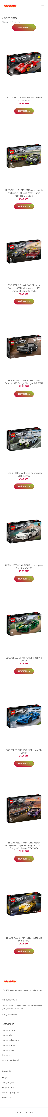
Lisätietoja (24, 111)
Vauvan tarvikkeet (10, 1060)
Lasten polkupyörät (11, 1040)
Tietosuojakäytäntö (11, 1092)
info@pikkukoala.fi (10, 1014)
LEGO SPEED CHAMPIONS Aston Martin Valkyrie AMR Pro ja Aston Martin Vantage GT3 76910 (24, 193)
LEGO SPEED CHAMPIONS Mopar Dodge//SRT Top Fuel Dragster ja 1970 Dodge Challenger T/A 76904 (24, 845)
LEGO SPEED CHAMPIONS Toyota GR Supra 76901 (24, 939)
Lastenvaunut (8, 1050)
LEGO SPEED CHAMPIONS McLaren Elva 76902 (24, 751)
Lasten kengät (8, 1030)
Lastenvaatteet (9, 1045)
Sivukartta (6, 1097)
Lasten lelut (7, 1035)
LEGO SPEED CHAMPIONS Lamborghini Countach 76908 (24, 567)
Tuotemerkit (7, 1055)
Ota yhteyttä (8, 1082)
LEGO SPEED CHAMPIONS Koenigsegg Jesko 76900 (24, 474)
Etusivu (5, 22)
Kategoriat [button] (23, 27)
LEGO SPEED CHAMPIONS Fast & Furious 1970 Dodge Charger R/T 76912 (24, 382)
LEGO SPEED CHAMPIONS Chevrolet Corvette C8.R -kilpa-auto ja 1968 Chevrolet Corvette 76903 (24, 288)
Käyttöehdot (8, 1087)
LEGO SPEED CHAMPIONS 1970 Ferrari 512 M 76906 (24, 99)
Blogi (4, 1077)
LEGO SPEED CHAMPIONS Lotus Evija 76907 (24, 659)
